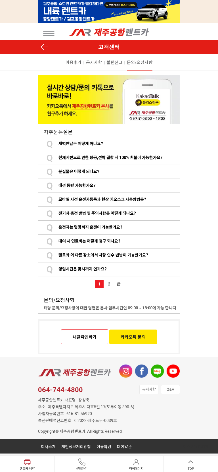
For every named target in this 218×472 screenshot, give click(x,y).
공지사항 (94, 62)
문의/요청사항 (139, 62)
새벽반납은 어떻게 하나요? (75, 143)
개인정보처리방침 (76, 446)
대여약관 (124, 446)
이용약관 (104, 446)
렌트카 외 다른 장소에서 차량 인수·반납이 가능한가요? (97, 255)
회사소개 (48, 446)
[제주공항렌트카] (48, 33)
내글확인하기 (85, 337)
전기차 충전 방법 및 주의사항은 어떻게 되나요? (91, 213)
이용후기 (73, 62)
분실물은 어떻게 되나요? (73, 171)
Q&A (170, 389)
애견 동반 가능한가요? (71, 185)
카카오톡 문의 (133, 337)
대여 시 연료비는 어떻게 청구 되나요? (83, 241)
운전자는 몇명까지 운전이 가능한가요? (84, 227)
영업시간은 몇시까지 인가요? (77, 269)
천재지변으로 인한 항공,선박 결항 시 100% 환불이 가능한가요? (105, 157)
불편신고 (114, 62)
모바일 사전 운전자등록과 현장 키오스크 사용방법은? (96, 199)
